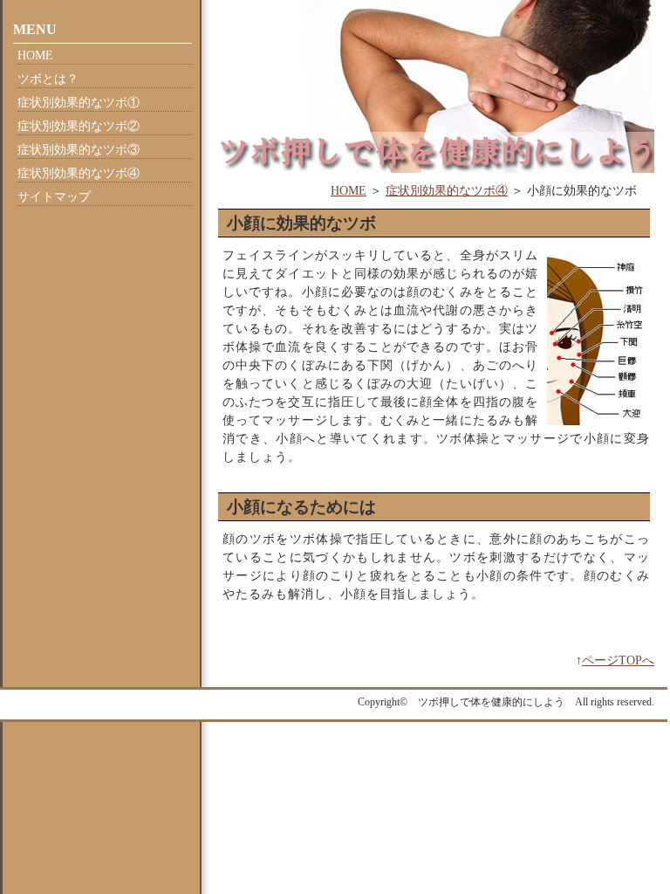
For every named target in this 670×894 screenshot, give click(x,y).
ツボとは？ (48, 79)
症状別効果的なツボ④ (447, 190)
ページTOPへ (618, 660)
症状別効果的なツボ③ (78, 149)
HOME (348, 190)
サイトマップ (54, 196)
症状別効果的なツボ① (78, 102)
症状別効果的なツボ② (78, 126)
